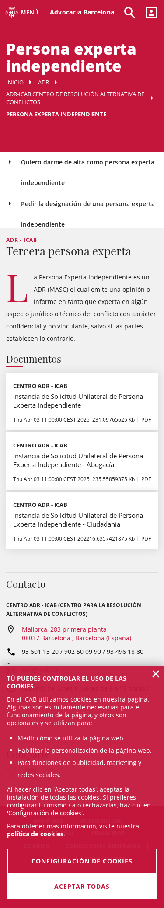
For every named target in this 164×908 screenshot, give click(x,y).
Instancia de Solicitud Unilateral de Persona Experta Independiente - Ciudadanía (78, 519)
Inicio (15, 82)
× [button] (156, 673)
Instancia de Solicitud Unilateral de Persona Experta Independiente (78, 400)
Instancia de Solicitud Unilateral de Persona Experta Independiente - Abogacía (78, 460)
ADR (43, 82)
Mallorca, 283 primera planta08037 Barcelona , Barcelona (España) (76, 633)
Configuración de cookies (82, 861)
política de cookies (35, 834)
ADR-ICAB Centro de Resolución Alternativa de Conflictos (75, 98)
